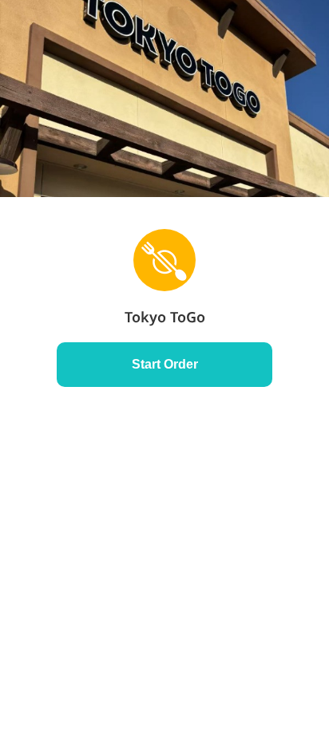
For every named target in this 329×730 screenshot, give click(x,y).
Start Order (165, 364)
